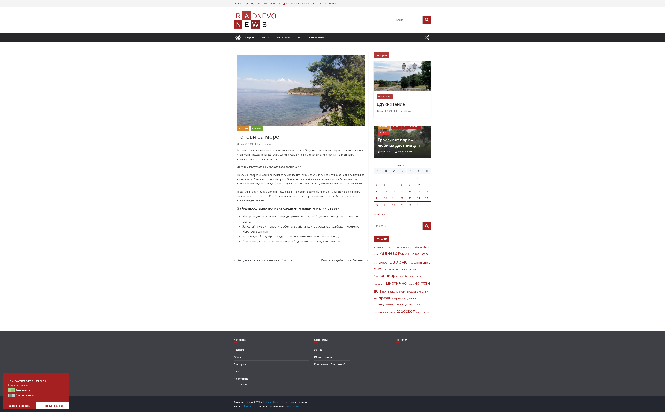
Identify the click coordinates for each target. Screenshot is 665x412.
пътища (379, 304)
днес (426, 263)
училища (390, 311)
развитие (390, 305)
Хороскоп (243, 384)
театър (417, 305)
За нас (318, 349)
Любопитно (315, 37)
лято (421, 276)
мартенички (379, 284)
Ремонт (404, 253)
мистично (396, 283)
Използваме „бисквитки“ (329, 364)
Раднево (250, 37)
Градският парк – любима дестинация (399, 142)
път (421, 298)
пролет (414, 298)
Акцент (396, 126)
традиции (379, 311)
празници (402, 298)
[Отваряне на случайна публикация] (427, 37)
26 (377, 205)
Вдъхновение (384, 96)
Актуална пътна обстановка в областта (265, 260)
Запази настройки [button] (19, 405)
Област (267, 37)
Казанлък (402, 247)
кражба (403, 276)
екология (386, 269)
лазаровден (412, 276)
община (393, 291)
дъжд (378, 269)
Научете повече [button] (18, 385)
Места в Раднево (412, 126)
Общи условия (323, 357)
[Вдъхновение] (402, 76)
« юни (377, 214)
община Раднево (408, 291)
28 (393, 205)
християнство (422, 312)
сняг (410, 304)
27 (385, 205)
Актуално (243, 128)
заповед (396, 269)
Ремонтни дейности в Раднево (342, 260)
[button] (326, 37)
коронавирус (386, 275)
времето (403, 261)
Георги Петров (390, 247)
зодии (412, 269)
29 (402, 205)
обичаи (385, 292)
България (283, 37)
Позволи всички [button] (53, 405)
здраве (404, 269)
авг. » (385, 214)
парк (376, 298)
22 (402, 198)
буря (376, 263)
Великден (378, 247)
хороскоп (405, 311)
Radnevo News (264, 144)
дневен (418, 262)
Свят (299, 37)
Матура (411, 247)
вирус (383, 263)
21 (393, 198)
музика (410, 284)
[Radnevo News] (238, 37)
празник (386, 297)
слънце (401, 304)
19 (377, 198)
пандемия (423, 292)
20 (385, 198)
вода (389, 263)
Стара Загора (420, 254)
